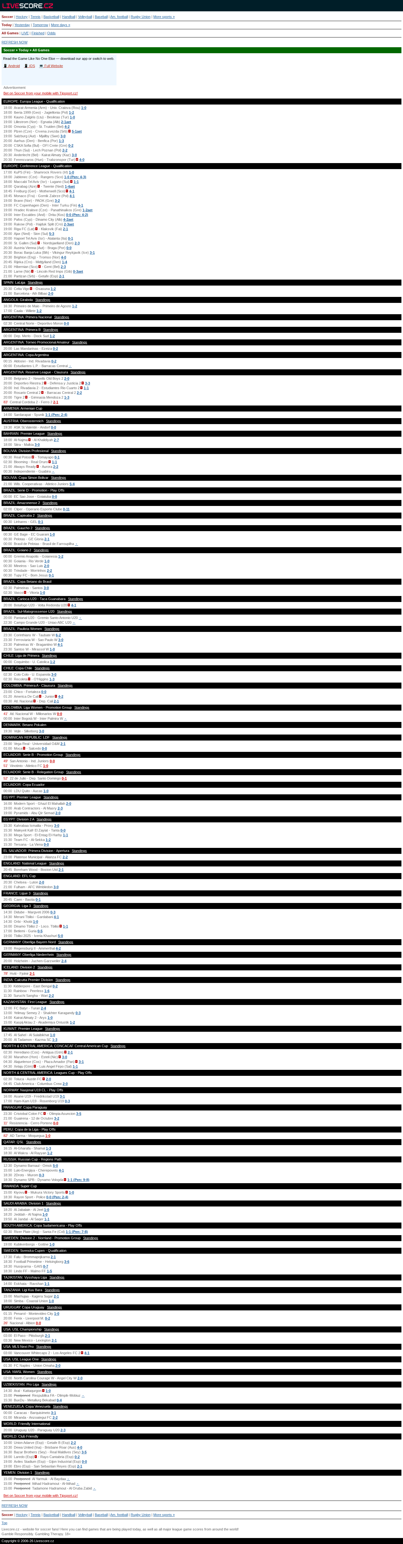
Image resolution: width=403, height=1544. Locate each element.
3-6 (66, 1261)
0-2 (70, 145)
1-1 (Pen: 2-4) (56, 415)
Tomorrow (40, 25)
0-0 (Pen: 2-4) (57, 1197)
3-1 (92, 252)
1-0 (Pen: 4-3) (75, 177)
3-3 (87, 383)
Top (4, 1523)
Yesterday (22, 25)
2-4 (63, 961)
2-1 (65, 229)
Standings (35, 282)
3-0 (62, 136)
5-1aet (77, 131)
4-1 (71, 191)
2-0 (50, 293)
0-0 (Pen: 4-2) (77, 215)
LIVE (25, 33)
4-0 (81, 160)
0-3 (52, 912)
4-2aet (68, 219)
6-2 (58, 635)
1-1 (76, 182)
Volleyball (85, 17)
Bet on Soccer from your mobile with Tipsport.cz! (40, 93)
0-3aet (78, 271)
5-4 (72, 484)
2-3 (77, 243)
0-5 (40, 931)
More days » (60, 25)
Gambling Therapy (49, 1534)
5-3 (51, 234)
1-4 (64, 262)
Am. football (119, 17)
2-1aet (66, 122)
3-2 (57, 200)
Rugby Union (140, 17)
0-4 (59, 1400)
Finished (37, 33)
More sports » (164, 17)
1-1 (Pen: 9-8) (78, 1180)
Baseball (101, 17)
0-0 (68, 248)
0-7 (45, 1266)
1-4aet (70, 186)
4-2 (67, 126)
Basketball (51, 17)
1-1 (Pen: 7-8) (77, 1232)
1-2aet (87, 210)
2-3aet (69, 224)
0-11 (66, 509)
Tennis (36, 17)
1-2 (71, 112)
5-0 (60, 936)
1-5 (49, 1271)
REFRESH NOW (14, 42)
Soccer (7, 17)
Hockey (22, 17)
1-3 (61, 141)
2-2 (64, 150)
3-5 (78, 1113)
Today (7, 25)
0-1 (70, 238)
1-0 (83, 108)
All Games (10, 33)
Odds (51, 33)
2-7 (56, 440)
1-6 (46, 991)
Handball (68, 17)
